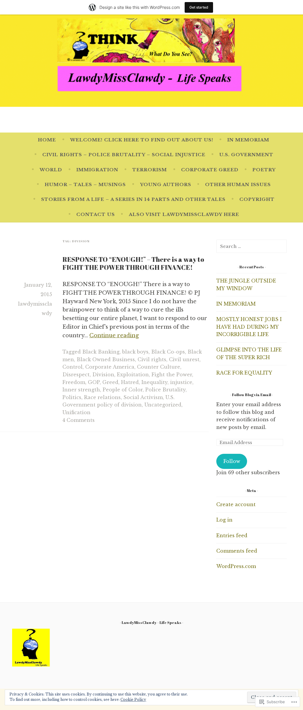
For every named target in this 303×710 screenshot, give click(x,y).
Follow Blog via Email (251, 394)
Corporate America (109, 367)
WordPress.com (236, 566)
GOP (94, 382)
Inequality (154, 382)
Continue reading (114, 335)
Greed (110, 382)
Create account (236, 504)
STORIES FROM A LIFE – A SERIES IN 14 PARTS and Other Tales (133, 199)
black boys (135, 352)
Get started (198, 7)
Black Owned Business (106, 359)
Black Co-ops (168, 352)
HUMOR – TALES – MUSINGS (85, 184)
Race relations (102, 397)
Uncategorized (162, 405)
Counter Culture (158, 367)
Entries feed (231, 535)
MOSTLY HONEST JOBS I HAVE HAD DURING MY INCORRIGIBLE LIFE (249, 326)
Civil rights (152, 359)
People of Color (123, 390)
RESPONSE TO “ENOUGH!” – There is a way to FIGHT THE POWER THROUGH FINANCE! (133, 263)
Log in (224, 520)
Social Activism (143, 397)
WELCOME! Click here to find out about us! (141, 140)
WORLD (51, 169)
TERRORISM (149, 169)
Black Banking (101, 352)
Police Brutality (165, 390)
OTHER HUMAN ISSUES (238, 184)
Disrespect (76, 374)
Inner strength (81, 390)
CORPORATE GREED (209, 169)
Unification (76, 412)
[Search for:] (251, 246)
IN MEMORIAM (248, 140)
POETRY (264, 169)
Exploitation (133, 374)
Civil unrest (184, 359)
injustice (181, 382)
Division (103, 374)
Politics (71, 397)
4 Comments (78, 420)
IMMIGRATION (97, 169)
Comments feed (236, 551)
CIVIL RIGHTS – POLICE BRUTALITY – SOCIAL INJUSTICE (123, 154)
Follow (231, 461)
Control (72, 367)
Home (47, 140)
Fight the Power (172, 374)
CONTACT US (95, 214)
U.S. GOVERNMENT (246, 154)
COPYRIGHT (257, 199)
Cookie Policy (133, 699)
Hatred (130, 382)
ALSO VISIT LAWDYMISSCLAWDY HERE (184, 214)
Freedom (73, 382)
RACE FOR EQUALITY (244, 373)
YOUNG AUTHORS (165, 184)
